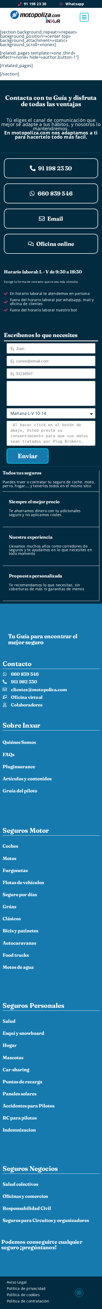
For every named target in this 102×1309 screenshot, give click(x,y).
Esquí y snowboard (23, 1033)
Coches (10, 846)
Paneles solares (19, 1094)
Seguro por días (20, 894)
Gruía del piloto (20, 791)
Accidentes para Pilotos (28, 1106)
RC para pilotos (20, 1118)
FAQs (8, 754)
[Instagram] (79, 1293)
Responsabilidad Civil (27, 1208)
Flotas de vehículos (23, 882)
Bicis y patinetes (20, 931)
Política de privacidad (26, 1288)
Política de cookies (23, 1294)
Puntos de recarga (22, 1082)
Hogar (10, 1045)
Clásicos (12, 919)
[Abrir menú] (84, 17)
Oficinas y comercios (25, 1196)
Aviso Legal (17, 1282)
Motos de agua (18, 967)
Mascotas (13, 1057)
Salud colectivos (20, 1184)
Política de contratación (28, 1301)
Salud (9, 1021)
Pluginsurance (19, 767)
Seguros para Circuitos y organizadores (46, 1220)
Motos (9, 858)
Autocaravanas (19, 943)
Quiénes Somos (19, 742)
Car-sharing (16, 1070)
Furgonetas (15, 870)
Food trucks (16, 955)
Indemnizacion (19, 1130)
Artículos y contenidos (27, 779)
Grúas (9, 907)
